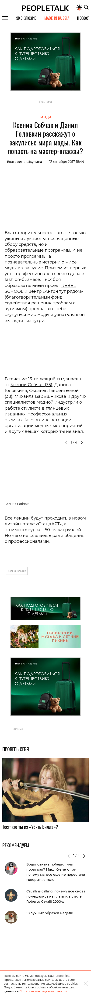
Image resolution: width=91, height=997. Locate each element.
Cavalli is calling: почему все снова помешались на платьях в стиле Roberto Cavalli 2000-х (55, 896)
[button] (81, 442)
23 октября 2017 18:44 (66, 162)
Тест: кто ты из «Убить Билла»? (30, 826)
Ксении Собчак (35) (31, 384)
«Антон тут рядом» (63, 291)
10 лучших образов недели (49, 913)
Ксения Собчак (17, 571)
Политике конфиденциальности (43, 991)
